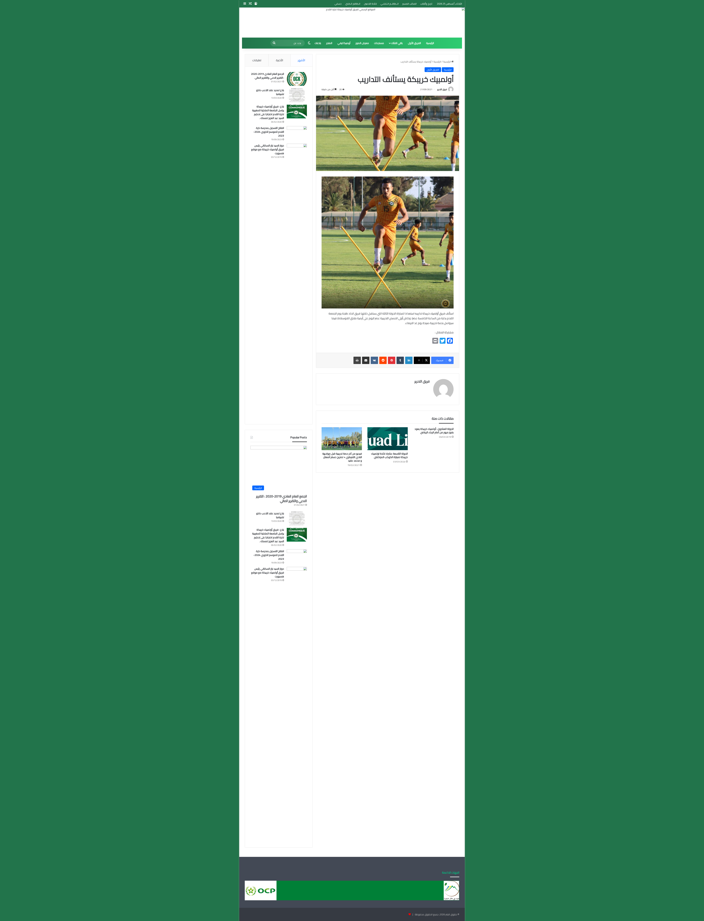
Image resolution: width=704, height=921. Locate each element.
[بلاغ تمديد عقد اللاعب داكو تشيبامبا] (297, 95)
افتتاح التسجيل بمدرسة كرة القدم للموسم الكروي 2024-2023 (268, 132)
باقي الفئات (397, 43)
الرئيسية (430, 43)
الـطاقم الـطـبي (352, 3)
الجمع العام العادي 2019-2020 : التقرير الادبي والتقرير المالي (267, 75)
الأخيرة (279, 60)
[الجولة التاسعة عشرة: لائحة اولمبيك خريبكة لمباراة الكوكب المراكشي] (387, 438)
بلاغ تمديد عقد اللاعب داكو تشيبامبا (270, 92)
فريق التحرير (442, 89)
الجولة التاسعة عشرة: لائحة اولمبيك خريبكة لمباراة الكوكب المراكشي (389, 455)
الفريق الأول (414, 43)
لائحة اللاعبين (370, 3)
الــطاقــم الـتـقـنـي (389, 3)
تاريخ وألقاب (426, 3)
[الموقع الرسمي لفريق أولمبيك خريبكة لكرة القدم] (352, 23)
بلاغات (318, 43)
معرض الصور (362, 43)
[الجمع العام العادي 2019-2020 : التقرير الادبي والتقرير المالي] (297, 79)
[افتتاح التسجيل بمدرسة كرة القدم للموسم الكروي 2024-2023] (297, 133)
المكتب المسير (409, 3)
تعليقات (256, 60)
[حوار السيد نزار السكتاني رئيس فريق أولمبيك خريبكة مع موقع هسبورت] (297, 281)
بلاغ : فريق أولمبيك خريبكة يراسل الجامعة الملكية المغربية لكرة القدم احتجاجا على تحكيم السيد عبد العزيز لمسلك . (268, 112)
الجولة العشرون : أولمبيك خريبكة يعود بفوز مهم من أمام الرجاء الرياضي (434, 431)
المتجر (329, 43)
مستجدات (379, 43)
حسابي (338, 3)
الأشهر (301, 60)
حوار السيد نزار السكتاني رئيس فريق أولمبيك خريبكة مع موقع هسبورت (267, 149)
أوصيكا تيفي (343, 43)
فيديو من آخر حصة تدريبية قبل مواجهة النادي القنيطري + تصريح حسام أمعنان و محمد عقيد (342, 457)
